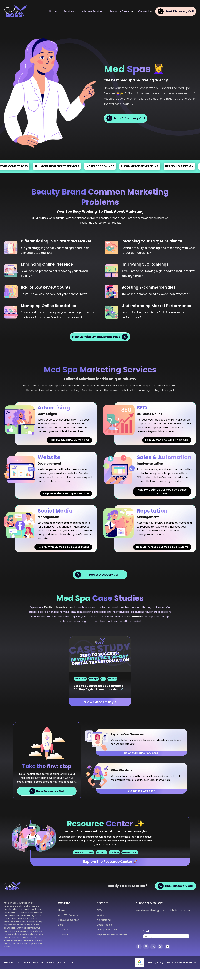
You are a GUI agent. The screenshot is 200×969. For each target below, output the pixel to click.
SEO (103, 678)
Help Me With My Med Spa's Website (66, 493)
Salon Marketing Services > (141, 753)
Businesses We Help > (141, 791)
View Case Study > (100, 702)
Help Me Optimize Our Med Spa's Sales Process (162, 491)
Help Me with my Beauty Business (96, 337)
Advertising (80, 678)
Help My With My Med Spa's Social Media (63, 547)
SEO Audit (101, 852)
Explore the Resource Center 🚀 (110, 861)
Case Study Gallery (83, 852)
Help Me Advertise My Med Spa (69, 440)
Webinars (114, 852)
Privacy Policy (155, 962)
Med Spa (93, 678)
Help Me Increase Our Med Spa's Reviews (162, 547)
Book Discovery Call (50, 791)
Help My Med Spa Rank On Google (166, 440)
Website (112, 678)
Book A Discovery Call (129, 118)
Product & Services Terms (181, 962)
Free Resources (130, 852)
